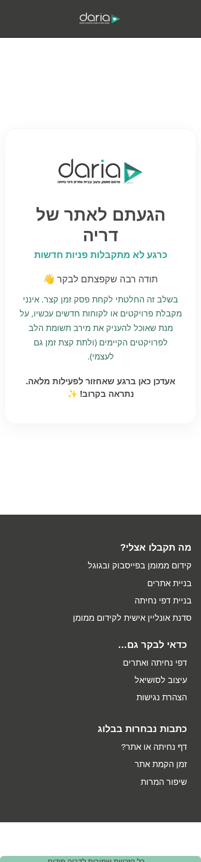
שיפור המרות (164, 782)
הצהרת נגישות (161, 697)
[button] (176, 18)
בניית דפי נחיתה (163, 600)
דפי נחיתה (169, 663)
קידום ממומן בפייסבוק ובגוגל (140, 565)
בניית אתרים (169, 583)
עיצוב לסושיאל (161, 680)
